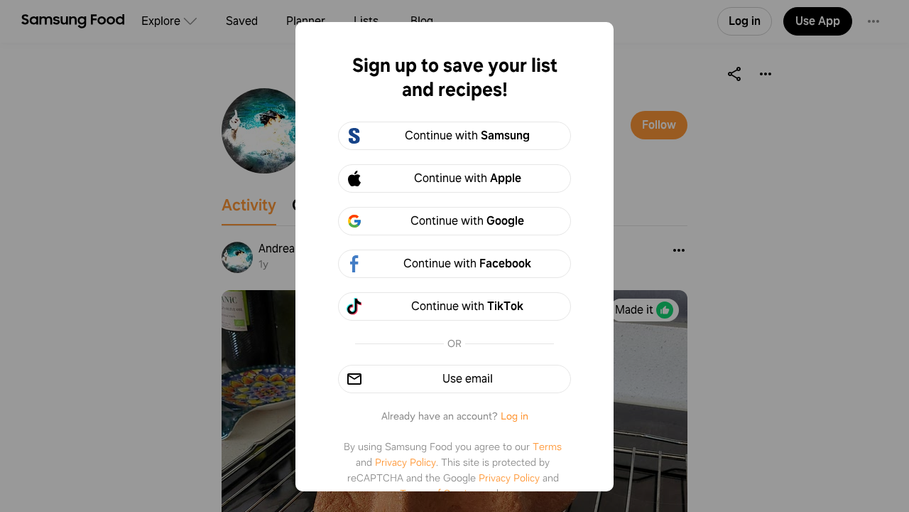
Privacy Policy (405, 462)
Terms (547, 446)
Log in (514, 416)
